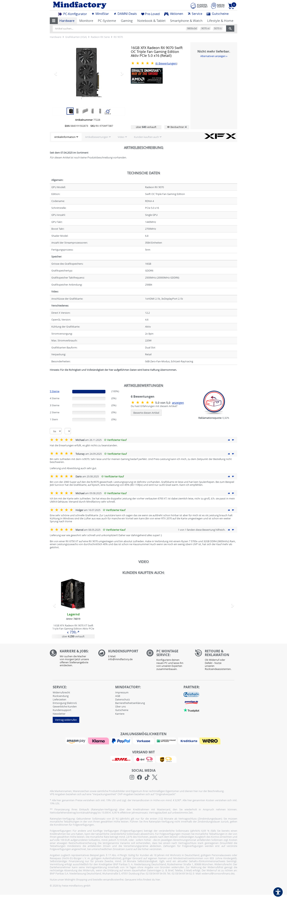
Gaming (127, 20)
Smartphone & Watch (186, 20)
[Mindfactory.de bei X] (155, 777)
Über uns (120, 706)
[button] (54, 20)
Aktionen (176, 14)
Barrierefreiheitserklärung (130, 703)
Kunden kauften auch (146, 137)
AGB (117, 696)
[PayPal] (121, 740)
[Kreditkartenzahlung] (188, 740)
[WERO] (210, 740)
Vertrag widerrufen (66, 720)
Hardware (67, 20)
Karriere (119, 713)
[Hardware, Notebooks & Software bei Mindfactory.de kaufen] (95, 5)
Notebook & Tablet (151, 20)
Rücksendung (61, 696)
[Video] (107, 111)
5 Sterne (54, 391)
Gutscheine (220, 14)
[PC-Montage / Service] (168, 660)
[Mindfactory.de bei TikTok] (147, 777)
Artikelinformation (65, 137)
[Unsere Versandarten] (143, 759)
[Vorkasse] (144, 740)
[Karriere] (71, 659)
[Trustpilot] (191, 710)
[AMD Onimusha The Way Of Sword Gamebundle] (147, 75)
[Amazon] (76, 740)
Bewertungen (166, 63)
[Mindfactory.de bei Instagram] (132, 777)
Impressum (121, 692)
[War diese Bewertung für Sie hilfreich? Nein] (233, 440)
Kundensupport (62, 710)
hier (158, 879)
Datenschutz (122, 699)
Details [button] (73, 603)
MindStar (102, 14)
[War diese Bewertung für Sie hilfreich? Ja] (229, 440)
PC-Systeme (107, 20)
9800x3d (192, 28)
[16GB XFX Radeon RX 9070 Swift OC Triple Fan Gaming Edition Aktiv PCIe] (89, 73)
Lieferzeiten (59, 699)
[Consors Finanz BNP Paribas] (166, 740)
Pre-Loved (152, 14)
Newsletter (59, 713)
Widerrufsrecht (61, 692)
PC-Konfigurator (74, 14)
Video (121, 137)
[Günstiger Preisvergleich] (191, 702)
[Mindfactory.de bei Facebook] (139, 777)
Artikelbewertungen (96, 137)
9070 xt (205, 28)
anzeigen (178, 403)
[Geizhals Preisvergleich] (191, 694)
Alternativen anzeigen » (213, 56)
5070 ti (218, 28)
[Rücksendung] (216, 660)
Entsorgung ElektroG (65, 703)
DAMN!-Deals (127, 14)
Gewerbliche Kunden (65, 706)
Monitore (86, 20)
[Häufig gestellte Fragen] (119, 656)
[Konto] (217, 6)
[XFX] (220, 135)
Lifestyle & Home (220, 20)
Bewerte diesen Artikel (146, 412)
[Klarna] (99, 740)
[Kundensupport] (199, 5)
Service (196, 14)
